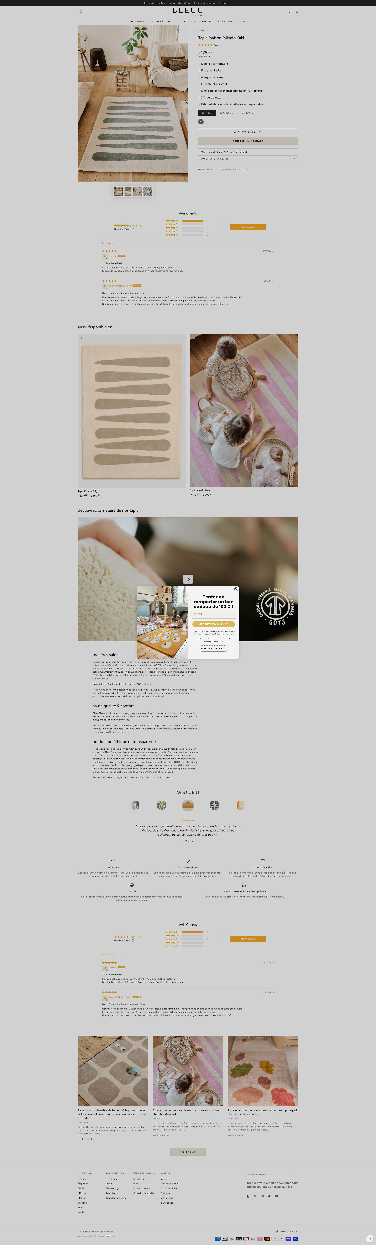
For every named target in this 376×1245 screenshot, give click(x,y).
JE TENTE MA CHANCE (213, 624)
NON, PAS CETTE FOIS (214, 648)
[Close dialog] (236, 589)
